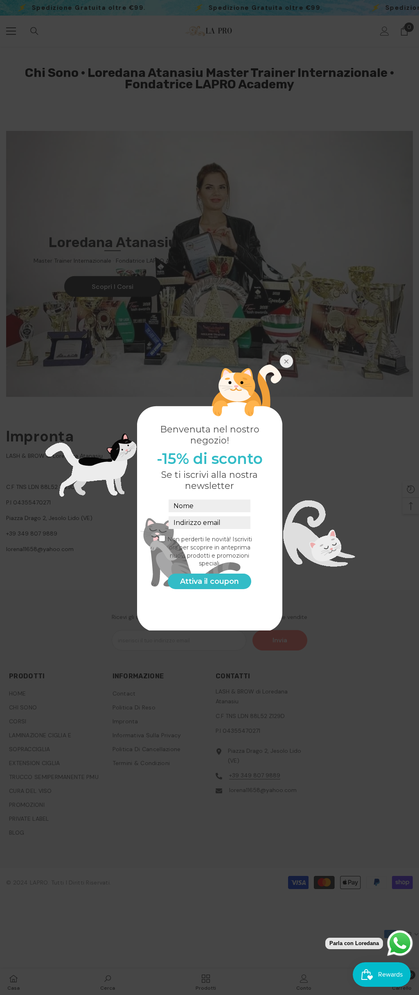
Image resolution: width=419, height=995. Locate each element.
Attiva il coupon (209, 581)
